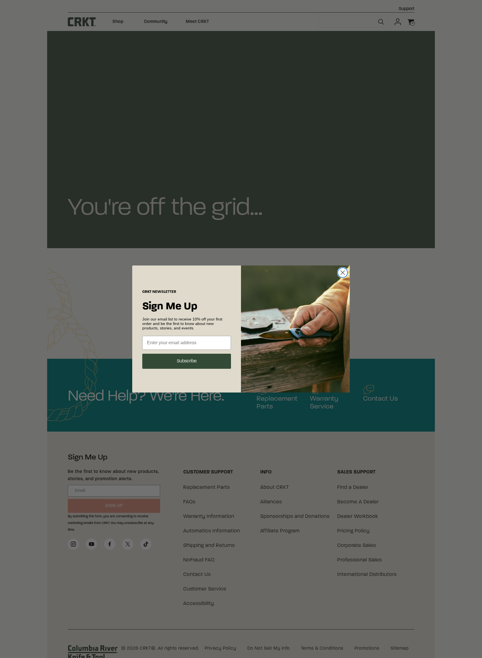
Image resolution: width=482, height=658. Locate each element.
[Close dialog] (343, 272)
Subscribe (187, 361)
